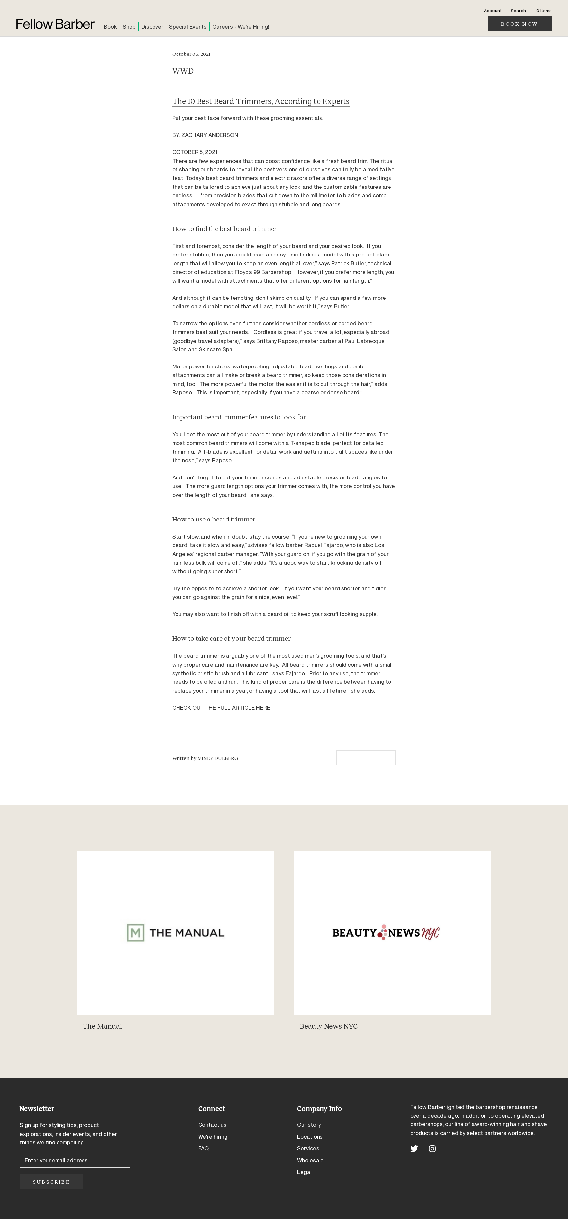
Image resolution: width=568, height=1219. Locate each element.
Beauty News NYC (329, 1025)
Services (308, 1148)
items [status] (544, 10)
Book (110, 26)
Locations (310, 1136)
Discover (152, 26)
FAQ (203, 1148)
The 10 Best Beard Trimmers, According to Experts (261, 101)
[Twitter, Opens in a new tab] (414, 1148)
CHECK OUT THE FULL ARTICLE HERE (221, 707)
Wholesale (310, 1160)
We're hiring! (213, 1136)
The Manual (102, 1025)
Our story (309, 1124)
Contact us (212, 1124)
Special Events (188, 26)
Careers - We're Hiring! (240, 26)
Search (518, 10)
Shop (129, 26)
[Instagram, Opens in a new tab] (432, 1148)
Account (493, 10)
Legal (304, 1172)
